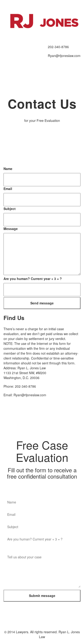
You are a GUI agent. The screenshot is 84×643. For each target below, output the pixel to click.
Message (11, 228)
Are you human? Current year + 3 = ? (33, 278)
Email (8, 188)
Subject (10, 208)
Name (8, 168)
